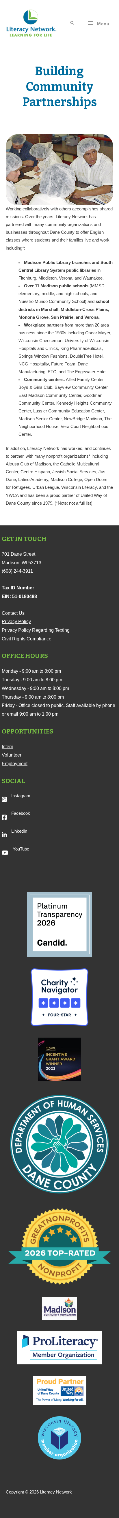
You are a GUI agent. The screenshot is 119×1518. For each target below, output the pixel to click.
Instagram (20, 795)
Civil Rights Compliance (26, 638)
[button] (72, 23)
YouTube (21, 849)
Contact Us (13, 613)
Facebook (20, 813)
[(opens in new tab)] (59, 924)
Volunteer (11, 755)
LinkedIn (19, 831)
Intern (7, 746)
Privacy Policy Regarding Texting (36, 630)
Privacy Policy (16, 621)
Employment (14, 763)
